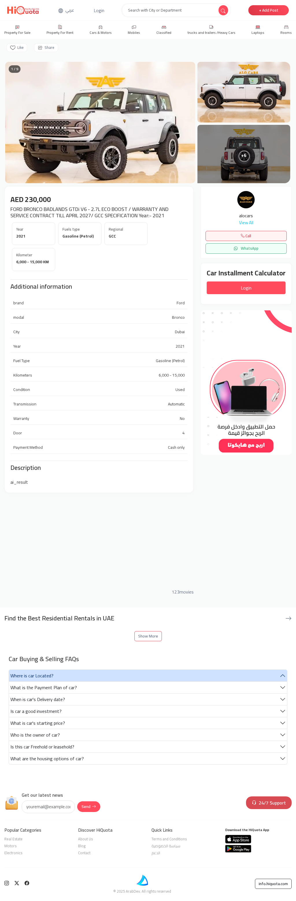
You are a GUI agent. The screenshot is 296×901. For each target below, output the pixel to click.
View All (246, 223)
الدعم (155, 852)
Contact (84, 852)
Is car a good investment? (36, 711)
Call (248, 235)
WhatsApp (249, 248)
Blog (82, 845)
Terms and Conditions (169, 838)
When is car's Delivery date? (37, 699)
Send (86, 806)
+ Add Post (268, 10)
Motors (10, 845)
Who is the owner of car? (35, 735)
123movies (183, 591)
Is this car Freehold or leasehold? (42, 746)
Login (246, 287)
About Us (85, 838)
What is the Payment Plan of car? (43, 687)
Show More (148, 636)
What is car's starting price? (37, 723)
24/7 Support (272, 802)
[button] (99, 10)
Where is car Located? (31, 675)
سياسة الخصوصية (165, 845)
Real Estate (13, 838)
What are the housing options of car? (47, 758)
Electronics (13, 852)
